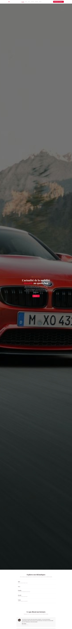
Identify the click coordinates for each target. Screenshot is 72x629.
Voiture (40, 1)
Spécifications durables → (58, 1)
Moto (26, 1)
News (29, 1)
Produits (32, 1)
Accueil (23, 1)
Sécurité (36, 1)
